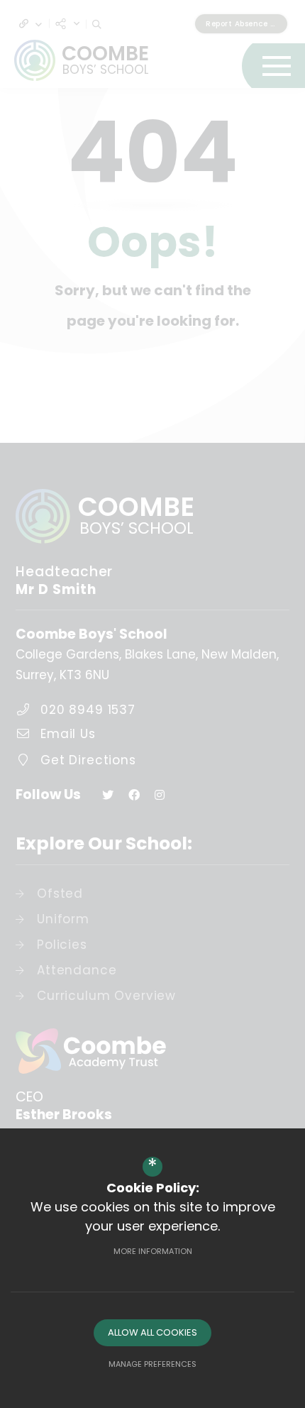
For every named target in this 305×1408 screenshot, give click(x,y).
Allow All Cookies (152, 1332)
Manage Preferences (152, 1364)
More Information (152, 1251)
